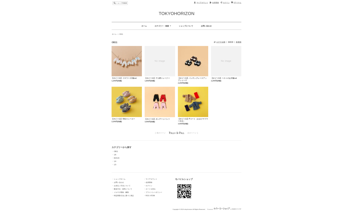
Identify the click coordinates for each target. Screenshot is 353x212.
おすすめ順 (220, 42)
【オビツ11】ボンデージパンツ (157, 119)
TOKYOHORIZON (176, 13)
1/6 (115, 155)
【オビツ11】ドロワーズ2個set (124, 78)
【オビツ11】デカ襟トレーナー (157, 78)
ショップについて (186, 26)
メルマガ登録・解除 (121, 192)
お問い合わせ (206, 26)
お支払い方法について (122, 186)
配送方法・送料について (123, 189)
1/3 (115, 165)
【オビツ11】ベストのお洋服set (224, 78)
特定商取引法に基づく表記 (124, 196)
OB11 (121, 34)
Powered (210, 209)
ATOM (152, 196)
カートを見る (151, 189)
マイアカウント (202, 3)
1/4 (115, 161)
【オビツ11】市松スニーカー (123, 119)
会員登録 (215, 3)
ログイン (226, 3)
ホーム (144, 26)
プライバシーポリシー (154, 192)
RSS (147, 196)
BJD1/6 (116, 158)
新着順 (238, 42)
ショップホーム (119, 179)
